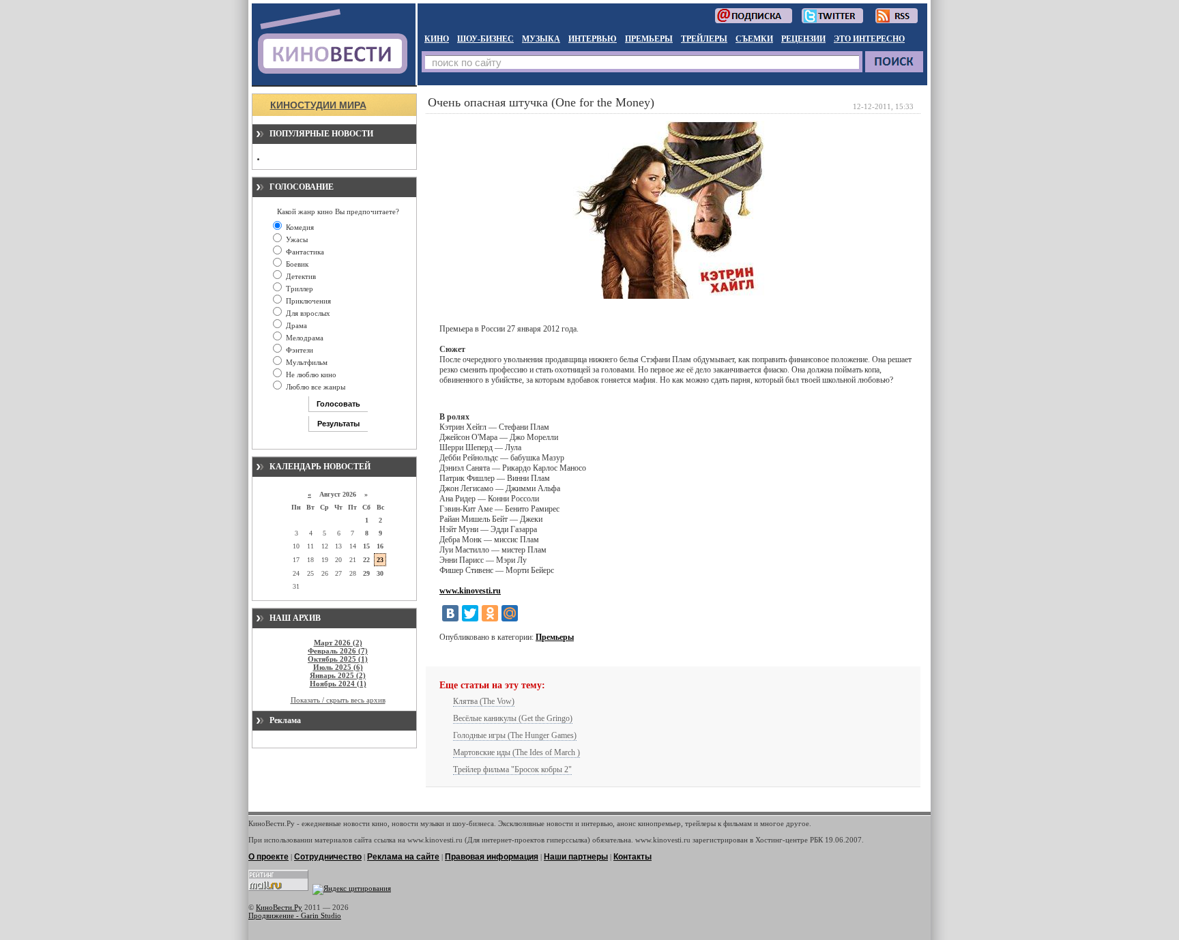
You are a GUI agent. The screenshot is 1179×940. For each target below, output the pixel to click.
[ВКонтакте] (450, 613)
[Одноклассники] (490, 613)
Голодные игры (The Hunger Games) (515, 735)
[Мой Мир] (509, 613)
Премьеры (555, 637)
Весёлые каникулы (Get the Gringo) (512, 718)
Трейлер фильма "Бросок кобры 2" (512, 769)
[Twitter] (470, 613)
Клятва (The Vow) (483, 701)
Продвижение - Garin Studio (294, 915)
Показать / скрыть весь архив (338, 700)
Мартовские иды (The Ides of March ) (516, 752)
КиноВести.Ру (279, 907)
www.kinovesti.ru (470, 591)
